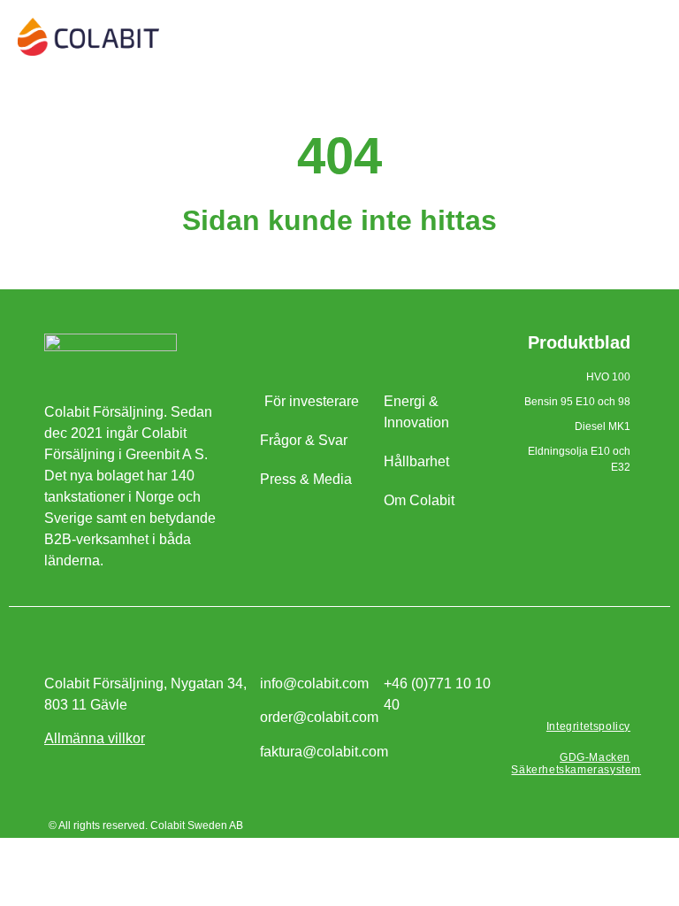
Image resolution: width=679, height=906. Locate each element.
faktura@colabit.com (324, 751)
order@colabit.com (319, 717)
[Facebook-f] (578, 688)
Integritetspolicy (588, 726)
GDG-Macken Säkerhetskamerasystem (576, 763)
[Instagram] (615, 688)
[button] (649, 32)
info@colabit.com (314, 683)
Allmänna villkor (94, 738)
